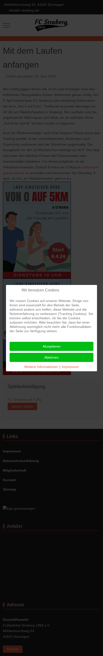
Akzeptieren (52, 346)
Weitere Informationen (41, 367)
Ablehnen (51, 357)
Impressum (70, 367)
